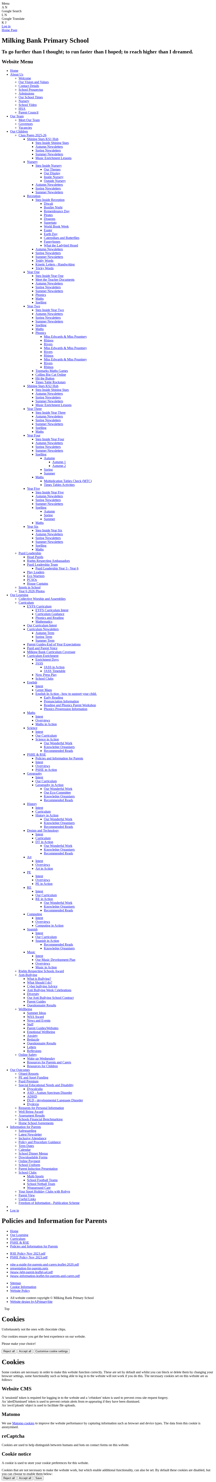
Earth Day (51, 234)
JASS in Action (54, 667)
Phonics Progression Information (65, 709)
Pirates (48, 215)
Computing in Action (49, 925)
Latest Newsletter (30, 1134)
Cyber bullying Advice (42, 986)
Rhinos (48, 340)
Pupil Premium (28, 1081)
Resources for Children (42, 1066)
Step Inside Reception (50, 200)
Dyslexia (33, 1104)
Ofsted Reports (29, 1073)
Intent (39, 686)
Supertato (50, 222)
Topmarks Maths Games (51, 371)
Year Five (33, 488)
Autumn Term (44, 633)
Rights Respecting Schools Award (41, 971)
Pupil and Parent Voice (42, 648)
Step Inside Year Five (49, 492)
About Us (16, 74)
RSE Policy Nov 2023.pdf (27, 1253)
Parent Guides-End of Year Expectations (54, 644)
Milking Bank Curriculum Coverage (51, 652)
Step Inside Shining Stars (52, 143)
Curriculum (26, 602)
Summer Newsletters (49, 154)
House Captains (37, 583)
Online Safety (28, 1054)
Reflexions (34, 1051)
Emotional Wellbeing (41, 1032)
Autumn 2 (59, 466)
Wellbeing (25, 1009)
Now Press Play (46, 675)
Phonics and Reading (49, 618)
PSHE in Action (46, 770)
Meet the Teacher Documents (54, 279)
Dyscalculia (35, 1089)
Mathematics (43, 621)
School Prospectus (31, 89)
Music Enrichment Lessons (53, 158)
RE (29, 887)
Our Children (19, 131)
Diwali (48, 203)
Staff (30, 1024)
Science (32, 728)
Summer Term (44, 640)
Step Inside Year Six (48, 530)
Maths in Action (46, 724)
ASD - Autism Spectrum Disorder (49, 1092)
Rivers (48, 344)
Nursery (24, 101)
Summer (49, 473)
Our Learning (19, 595)
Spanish (32, 929)
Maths (39, 298)
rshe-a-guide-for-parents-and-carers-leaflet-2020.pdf (44, 1264)
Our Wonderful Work (58, 743)
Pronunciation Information (61, 701)
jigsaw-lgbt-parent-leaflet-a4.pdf (31, 1272)
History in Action (46, 815)
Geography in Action (49, 785)
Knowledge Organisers (59, 747)
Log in (6, 26)
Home (14, 70)
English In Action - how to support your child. (66, 694)
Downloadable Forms (33, 1157)
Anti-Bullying (28, 975)
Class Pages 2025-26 (32, 135)
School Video (28, 105)
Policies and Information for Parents (59, 758)
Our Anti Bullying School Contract (50, 997)
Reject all (9, 1351)
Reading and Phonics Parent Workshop (70, 705)
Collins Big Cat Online (50, 374)
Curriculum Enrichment (42, 656)
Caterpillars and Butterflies (61, 238)
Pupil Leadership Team (42, 564)
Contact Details (29, 86)
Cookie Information (23, 1287)
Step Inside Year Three (50, 412)
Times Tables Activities (59, 485)
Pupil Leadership (30, 553)
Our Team (17, 116)
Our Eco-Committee (57, 792)
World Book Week (56, 226)
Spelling (40, 302)
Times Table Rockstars (50, 382)
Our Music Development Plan (55, 959)
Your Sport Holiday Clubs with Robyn (44, 1191)
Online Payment (29, 1161)
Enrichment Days (47, 659)
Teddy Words (44, 260)
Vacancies (25, 127)
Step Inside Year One (49, 276)
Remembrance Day (57, 211)
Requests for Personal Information (41, 1108)
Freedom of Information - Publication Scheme (49, 1203)
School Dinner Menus (33, 1153)
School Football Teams (42, 1180)
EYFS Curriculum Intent (51, 610)
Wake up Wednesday (41, 1058)
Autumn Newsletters (49, 146)
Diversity (33, 994)
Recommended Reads (58, 751)
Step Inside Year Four (49, 439)
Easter (48, 230)
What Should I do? (39, 982)
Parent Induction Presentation (38, 1168)
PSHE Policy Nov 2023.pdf (28, 1257)
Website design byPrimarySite (31, 1301)
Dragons (49, 219)
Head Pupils (35, 557)
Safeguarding (27, 1130)
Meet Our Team (29, 120)
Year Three (34, 409)
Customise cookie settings (51, 1351)
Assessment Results (32, 1115)
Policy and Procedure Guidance (40, 1142)
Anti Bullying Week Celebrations (49, 990)
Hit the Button (44, 378)
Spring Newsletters (48, 150)
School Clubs (44, 678)
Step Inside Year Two (49, 310)
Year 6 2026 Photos (32, 591)
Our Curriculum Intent (42, 625)
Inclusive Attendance (32, 1138)
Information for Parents (25, 1127)
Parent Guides (36, 1001)
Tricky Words (44, 268)
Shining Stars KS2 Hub (42, 386)
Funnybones (52, 241)
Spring (48, 469)
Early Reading (53, 697)
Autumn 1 (59, 462)
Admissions (26, 93)
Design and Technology (43, 830)
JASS (39, 663)
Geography (34, 773)
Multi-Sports (35, 1176)
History (32, 804)
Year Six (32, 526)
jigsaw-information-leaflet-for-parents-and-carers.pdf (45, 1276)
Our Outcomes (20, 1070)
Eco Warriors (36, 576)
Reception (33, 196)
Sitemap (15, 1283)
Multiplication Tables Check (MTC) (68, 481)
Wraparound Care (39, 1187)
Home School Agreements (36, 1123)
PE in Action (44, 883)
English (32, 682)
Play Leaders (35, 572)
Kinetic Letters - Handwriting (55, 264)
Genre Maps (43, 690)
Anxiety (32, 1035)
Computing (34, 914)
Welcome (25, 78)
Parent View (27, 1195)
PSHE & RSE (36, 754)
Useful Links (27, 1199)
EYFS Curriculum (39, 606)
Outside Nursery (55, 181)
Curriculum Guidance (49, 614)
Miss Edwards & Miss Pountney (65, 336)
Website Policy (20, 1290)
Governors (26, 124)
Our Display (52, 173)
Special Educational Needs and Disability (46, 1085)
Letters (31, 1047)
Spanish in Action (47, 940)
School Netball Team (41, 1184)
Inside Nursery (53, 177)
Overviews (42, 720)
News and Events (38, 1020)
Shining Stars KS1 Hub (42, 139)
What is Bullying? (39, 978)
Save (38, 1478)
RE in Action (44, 899)
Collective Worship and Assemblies (42, 599)
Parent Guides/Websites (42, 1028)
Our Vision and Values (34, 82)
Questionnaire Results (41, 1005)
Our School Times (31, 97)
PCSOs (32, 580)
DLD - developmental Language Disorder (55, 1100)
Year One (33, 272)
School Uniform (29, 1165)
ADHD (32, 1096)
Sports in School (29, 587)
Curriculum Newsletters (43, 629)
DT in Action (44, 842)
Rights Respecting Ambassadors (48, 561)
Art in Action (44, 868)
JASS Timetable (54, 671)
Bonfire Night (53, 207)
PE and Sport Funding (33, 1077)
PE (29, 872)
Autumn (49, 458)
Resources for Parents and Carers (49, 1062)
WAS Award (35, 1016)
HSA (22, 108)
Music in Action (46, 967)
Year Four (33, 435)
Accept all (25, 1351)
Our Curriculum (46, 735)
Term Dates (26, 1146)
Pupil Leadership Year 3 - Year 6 (56, 568)
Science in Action (47, 739)
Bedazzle (33, 1039)
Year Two (33, 306)
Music (31, 952)
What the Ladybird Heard (61, 245)
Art (29, 857)
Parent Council (28, 112)
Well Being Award (31, 1111)
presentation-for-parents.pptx (29, 1268)
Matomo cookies (23, 1423)
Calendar (25, 1149)
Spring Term (43, 637)
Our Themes (52, 169)
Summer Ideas (36, 1013)
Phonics (40, 295)
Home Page (9, 30)
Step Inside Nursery (48, 165)
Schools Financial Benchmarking (41, 1119)
